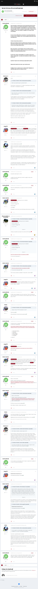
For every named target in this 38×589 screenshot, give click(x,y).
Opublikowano (16, 23)
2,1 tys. (6, 150)
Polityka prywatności (14, 586)
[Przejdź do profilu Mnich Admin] (6, 201)
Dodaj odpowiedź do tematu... (12, 575)
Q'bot (5, 141)
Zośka (5, 304)
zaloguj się (33, 570)
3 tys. (6, 288)
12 (6, 180)
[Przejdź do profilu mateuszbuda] (3, 11)
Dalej (6, 19)
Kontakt (20, 586)
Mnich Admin (6, 198)
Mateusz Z (5, 76)
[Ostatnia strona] (8, 19)
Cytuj (14, 72)
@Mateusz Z (26, 128)
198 (6, 225)
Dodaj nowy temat (19, 15)
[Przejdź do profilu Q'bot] (6, 145)
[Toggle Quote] (12, 80)
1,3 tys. (6, 84)
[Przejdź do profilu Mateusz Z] (6, 79)
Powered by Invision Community (19, 587)
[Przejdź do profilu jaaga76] (6, 130)
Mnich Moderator (25, 218)
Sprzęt (12, 11)
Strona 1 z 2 (12, 19)
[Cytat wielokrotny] (11, 72)
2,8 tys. (6, 206)
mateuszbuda (9, 10)
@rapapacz (13, 363)
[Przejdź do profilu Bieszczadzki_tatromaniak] (6, 220)
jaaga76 (6, 126)
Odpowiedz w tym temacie (30, 15)
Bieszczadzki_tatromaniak (6, 217)
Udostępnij (25, 11)
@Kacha (31, 362)
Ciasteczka (25, 586)
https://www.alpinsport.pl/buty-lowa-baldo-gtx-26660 (20, 254)
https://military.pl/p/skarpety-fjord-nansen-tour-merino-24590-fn (21, 348)
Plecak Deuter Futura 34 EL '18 (16, 473)
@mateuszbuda (13, 128)
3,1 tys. (6, 313)
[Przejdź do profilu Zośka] (6, 308)
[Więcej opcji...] (35, 23)
